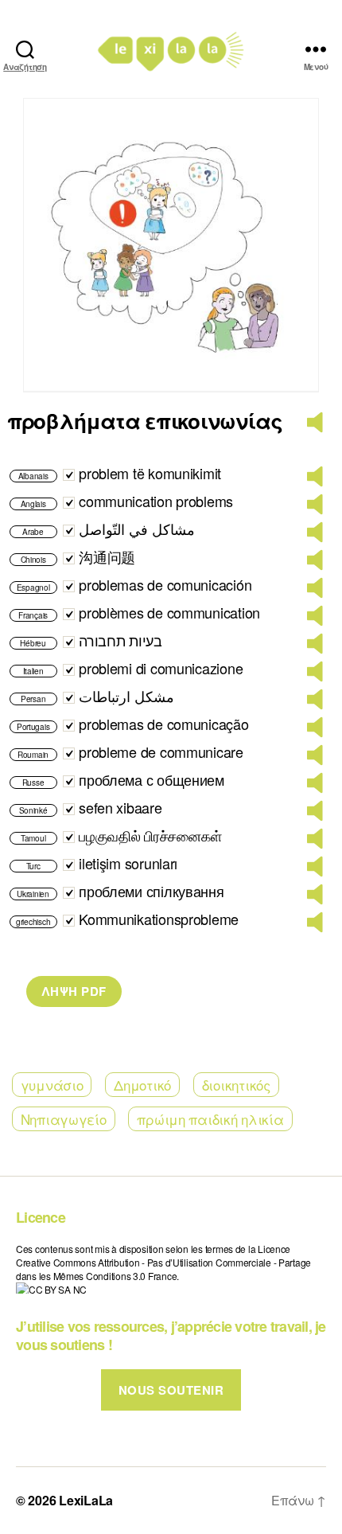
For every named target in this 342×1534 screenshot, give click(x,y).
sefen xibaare (120, 807)
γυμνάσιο (52, 1085)
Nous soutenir (171, 1390)
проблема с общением (151, 779)
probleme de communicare (161, 751)
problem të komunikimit (150, 473)
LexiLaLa (86, 1500)
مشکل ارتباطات (126, 695)
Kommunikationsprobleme (159, 918)
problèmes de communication (169, 612)
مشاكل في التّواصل (136, 528)
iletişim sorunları (128, 863)
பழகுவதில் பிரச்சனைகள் (150, 835)
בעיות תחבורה (120, 640)
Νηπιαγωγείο (64, 1119)
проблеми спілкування (151, 890)
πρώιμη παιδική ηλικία (210, 1119)
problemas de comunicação (164, 723)
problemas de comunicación (165, 584)
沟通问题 (107, 556)
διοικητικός (236, 1085)
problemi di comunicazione (161, 668)
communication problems (156, 500)
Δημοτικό (142, 1085)
